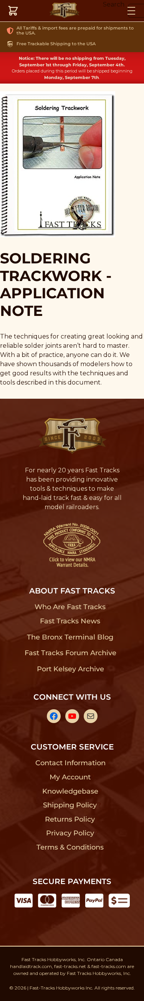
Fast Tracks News (70, 621)
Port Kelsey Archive (70, 669)
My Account (70, 777)
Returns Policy (70, 819)
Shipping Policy (70, 805)
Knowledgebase (70, 791)
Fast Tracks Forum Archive (70, 653)
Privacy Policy (70, 833)
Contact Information (70, 763)
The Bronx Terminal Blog (70, 637)
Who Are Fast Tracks (70, 607)
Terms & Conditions (70, 847)
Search (113, 4)
